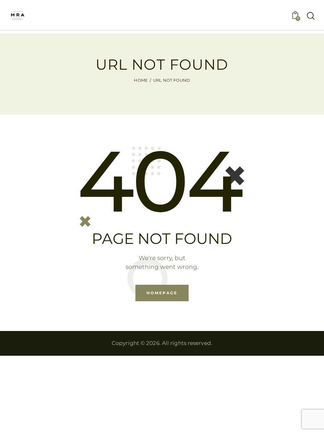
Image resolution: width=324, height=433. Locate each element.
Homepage (162, 292)
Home (141, 80)
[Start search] (310, 16)
